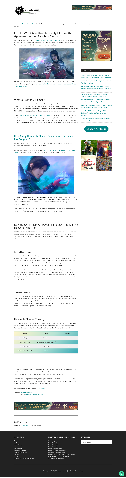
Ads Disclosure (18, 448)
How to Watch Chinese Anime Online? (24, 458)
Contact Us (17, 443)
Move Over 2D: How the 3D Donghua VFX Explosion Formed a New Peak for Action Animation (93, 113)
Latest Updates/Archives (20, 452)
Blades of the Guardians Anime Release (58, 456)
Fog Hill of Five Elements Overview (57, 452)
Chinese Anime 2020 (53, 446)
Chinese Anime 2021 (53, 445)
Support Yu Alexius (96, 129)
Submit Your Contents (20, 450)
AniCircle (16, 454)
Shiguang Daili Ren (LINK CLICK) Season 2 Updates (61, 454)
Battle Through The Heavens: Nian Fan (48, 40)
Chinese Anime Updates (54, 443)
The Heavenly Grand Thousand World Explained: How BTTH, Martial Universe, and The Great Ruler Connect (96, 89)
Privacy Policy (18, 445)
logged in (26, 426)
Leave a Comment (38, 394)
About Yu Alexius (18, 441)
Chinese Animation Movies (55, 448)
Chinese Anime (25, 392)
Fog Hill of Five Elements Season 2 (57, 458)
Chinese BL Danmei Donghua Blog (57, 450)
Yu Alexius (42, 388)
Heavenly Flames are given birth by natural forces (34, 115)
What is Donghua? (52, 441)
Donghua (31, 392)
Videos (16, 456)
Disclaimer (17, 446)
